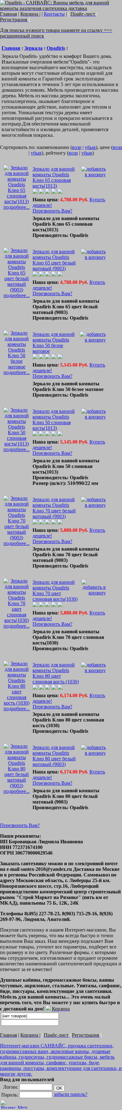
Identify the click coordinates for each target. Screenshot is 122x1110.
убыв (90, 147)
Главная (11, 48)
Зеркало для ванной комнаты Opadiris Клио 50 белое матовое (54, 342)
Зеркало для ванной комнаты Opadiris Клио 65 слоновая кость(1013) (54, 177)
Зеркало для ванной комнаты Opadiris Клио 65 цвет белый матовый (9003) (54, 260)
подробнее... (16, 207)
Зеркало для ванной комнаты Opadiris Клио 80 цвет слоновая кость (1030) (56, 673)
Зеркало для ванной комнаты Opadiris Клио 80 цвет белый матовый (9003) (54, 756)
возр (76, 147)
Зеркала (33, 48)
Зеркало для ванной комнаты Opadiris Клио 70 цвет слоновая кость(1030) (55, 590)
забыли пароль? (70, 1094)
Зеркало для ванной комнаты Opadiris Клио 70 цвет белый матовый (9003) (54, 508)
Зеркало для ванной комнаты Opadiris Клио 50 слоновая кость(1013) (54, 420)
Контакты (54, 14)
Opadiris (56, 48)
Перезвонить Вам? (52, 210)
